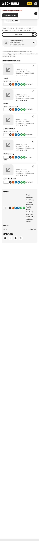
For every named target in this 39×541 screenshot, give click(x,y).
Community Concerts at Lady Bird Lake (19, 30)
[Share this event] (35, 34)
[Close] (35, 13)
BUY (29, 3)
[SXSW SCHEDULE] (10, 3)
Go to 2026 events (10, 15)
